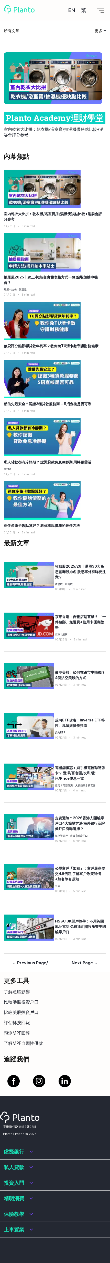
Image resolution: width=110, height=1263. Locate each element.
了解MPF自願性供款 (23, 1043)
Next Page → (85, 962)
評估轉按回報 (17, 1022)
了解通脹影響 (17, 991)
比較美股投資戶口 (21, 1012)
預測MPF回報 (17, 1033)
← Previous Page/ (30, 962)
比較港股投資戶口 (21, 1001)
